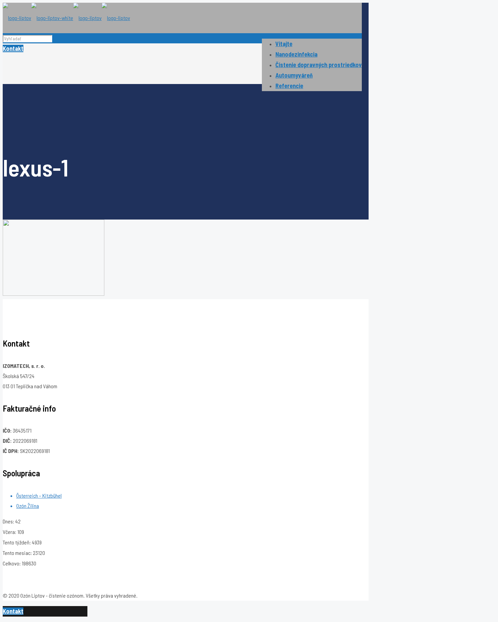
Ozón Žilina (27, 505)
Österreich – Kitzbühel (39, 495)
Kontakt (13, 48)
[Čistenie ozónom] (66, 17)
